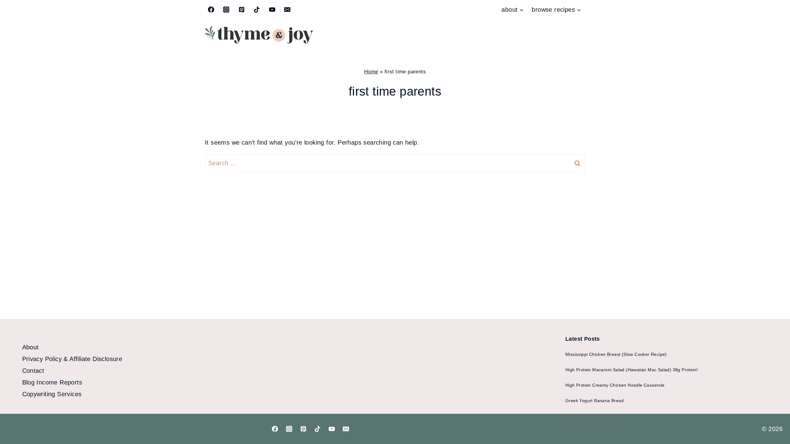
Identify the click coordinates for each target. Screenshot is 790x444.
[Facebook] (211, 9)
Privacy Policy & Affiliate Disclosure (72, 359)
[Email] (287, 9)
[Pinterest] (241, 9)
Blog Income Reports (52, 382)
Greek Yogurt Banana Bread (594, 400)
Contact (33, 370)
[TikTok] (257, 9)
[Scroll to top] (774, 419)
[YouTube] (272, 9)
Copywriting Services (52, 394)
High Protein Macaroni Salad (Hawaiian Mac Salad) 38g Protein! (631, 369)
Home (371, 72)
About (30, 347)
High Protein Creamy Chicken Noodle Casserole (615, 385)
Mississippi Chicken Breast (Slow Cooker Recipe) (616, 354)
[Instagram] (226, 9)
